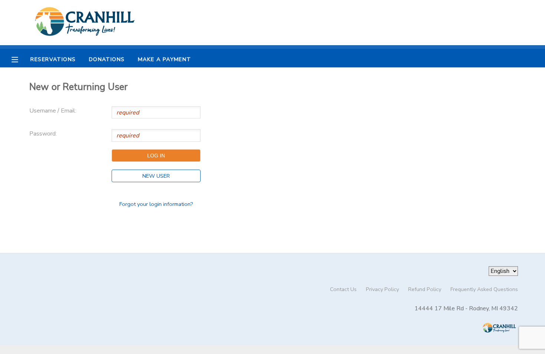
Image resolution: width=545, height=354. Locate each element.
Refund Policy (424, 289)
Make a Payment (164, 59)
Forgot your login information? (156, 204)
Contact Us (343, 289)
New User (156, 176)
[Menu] (20, 59)
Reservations (53, 59)
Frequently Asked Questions (484, 289)
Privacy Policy (382, 289)
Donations (107, 59)
